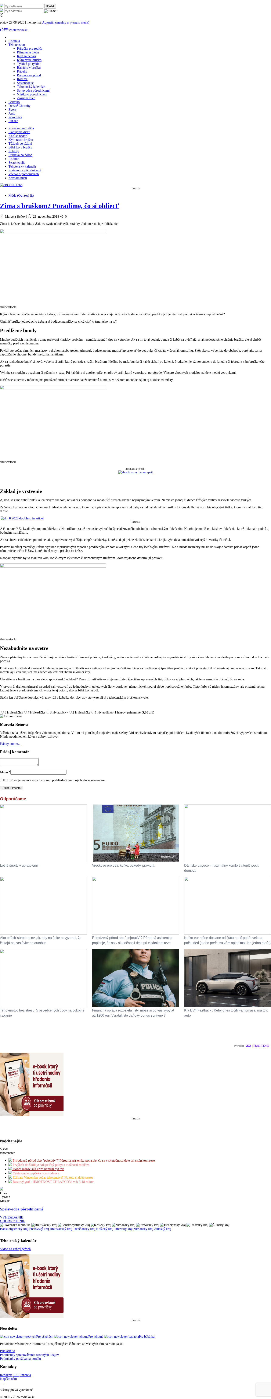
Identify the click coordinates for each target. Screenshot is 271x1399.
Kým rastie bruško (29, 60)
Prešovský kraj (39, 1229)
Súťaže (13, 121)
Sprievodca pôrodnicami (33, 90)
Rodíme (22, 79)
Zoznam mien (26, 98)
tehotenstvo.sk (18, 30)
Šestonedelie (25, 83)
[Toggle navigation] (2, 30)
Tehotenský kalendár (31, 86)
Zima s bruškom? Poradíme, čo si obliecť (59, 206)
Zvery (12, 109)
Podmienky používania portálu (20, 1358)
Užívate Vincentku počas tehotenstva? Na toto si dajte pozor (52, 1177)
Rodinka (14, 41)
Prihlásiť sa (7, 1351)
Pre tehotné (95, 1336)
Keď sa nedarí (26, 56)
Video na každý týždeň (15, 1249)
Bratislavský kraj (61, 1229)
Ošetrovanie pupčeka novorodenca (35, 1173)
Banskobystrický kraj (14, 1229)
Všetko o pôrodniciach (32, 94)
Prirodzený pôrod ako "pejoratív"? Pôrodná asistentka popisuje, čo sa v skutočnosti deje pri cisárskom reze (83, 1160)
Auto (11, 113)
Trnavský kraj (123, 1229)
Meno (5, 772)
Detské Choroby (19, 106)
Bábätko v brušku (29, 67)
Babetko (14, 102)
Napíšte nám (8, 1379)
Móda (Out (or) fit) (21, 195)
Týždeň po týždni (28, 64)
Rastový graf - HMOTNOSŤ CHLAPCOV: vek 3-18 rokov (53, 1182)
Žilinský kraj (162, 1229)
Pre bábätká (147, 1336)
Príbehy (22, 71)
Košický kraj (104, 1229)
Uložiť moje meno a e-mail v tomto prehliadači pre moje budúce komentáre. (54, 780)
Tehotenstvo (16, 44)
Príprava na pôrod (29, 75)
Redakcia (6, 1375)
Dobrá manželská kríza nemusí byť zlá (38, 1169)
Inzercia (25, 1375)
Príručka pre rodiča (29, 48)
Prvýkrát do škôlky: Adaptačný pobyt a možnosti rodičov (50, 1165)
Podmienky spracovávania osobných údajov (29, 1355)
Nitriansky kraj (143, 1229)
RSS (16, 1375)
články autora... (10, 744)
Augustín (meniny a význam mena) (65, 22)
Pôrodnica (15, 117)
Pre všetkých (44, 1336)
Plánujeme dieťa (28, 52)
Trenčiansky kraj (84, 1229)
